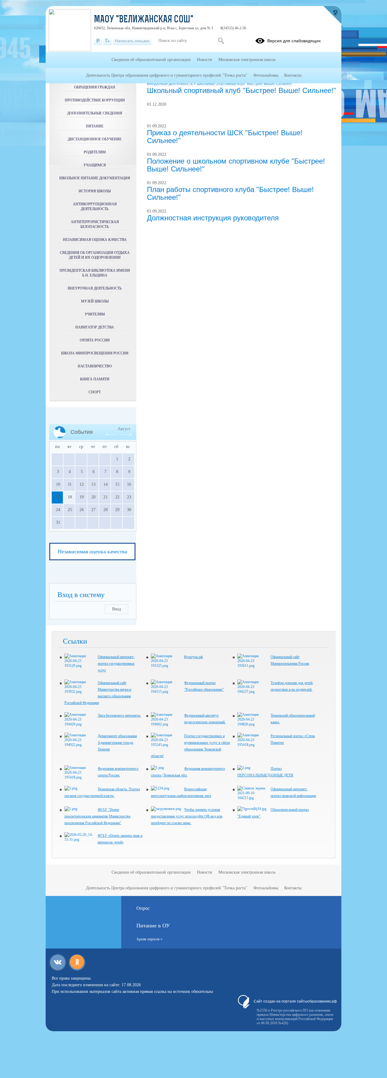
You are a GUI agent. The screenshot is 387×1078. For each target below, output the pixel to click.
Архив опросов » (149, 939)
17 (57, 497)
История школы (95, 191)
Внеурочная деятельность (170, 84)
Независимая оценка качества (95, 240)
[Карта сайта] (107, 40)
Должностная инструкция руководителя (213, 218)
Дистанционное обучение (95, 139)
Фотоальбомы (265, 75)
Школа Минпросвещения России (94, 353)
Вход (116, 609)
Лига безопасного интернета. (119, 715)
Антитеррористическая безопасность (95, 224)
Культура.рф (193, 657)
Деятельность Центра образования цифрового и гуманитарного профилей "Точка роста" (166, 75)
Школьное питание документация (94, 178)
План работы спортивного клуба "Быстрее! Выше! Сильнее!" (230, 193)
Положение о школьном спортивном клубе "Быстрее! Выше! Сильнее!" (236, 165)
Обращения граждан (94, 87)
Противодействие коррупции (95, 100)
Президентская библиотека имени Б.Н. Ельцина (95, 272)
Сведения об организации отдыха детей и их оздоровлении (95, 255)
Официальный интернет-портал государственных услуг (116, 663)
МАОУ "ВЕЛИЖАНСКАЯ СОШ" (144, 20)
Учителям (95, 314)
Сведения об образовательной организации (151, 59)
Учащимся (94, 165)
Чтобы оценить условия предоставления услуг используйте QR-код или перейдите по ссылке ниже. (186, 816)
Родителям (95, 152)
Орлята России (95, 340)
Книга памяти (94, 379)
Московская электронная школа (246, 59)
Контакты (292, 75)
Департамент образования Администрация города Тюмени (117, 742)
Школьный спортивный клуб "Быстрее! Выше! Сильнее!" (245, 84)
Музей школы (95, 301)
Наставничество (95, 366)
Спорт (95, 392)
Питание (94, 126)
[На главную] (98, 40)
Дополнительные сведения (94, 113)
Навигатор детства (94, 327)
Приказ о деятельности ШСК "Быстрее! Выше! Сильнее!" (225, 137)
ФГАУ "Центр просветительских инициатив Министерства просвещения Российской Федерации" (97, 816)
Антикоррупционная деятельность (95, 206)
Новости (204, 59)
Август (124, 429)
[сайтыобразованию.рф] (332, 15)
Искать (221, 40)
